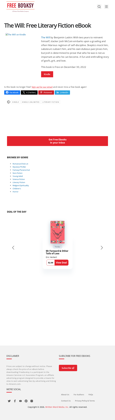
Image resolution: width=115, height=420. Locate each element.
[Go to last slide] (13, 247)
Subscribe (66, 367)
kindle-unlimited (30, 102)
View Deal (61, 262)
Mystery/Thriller (19, 167)
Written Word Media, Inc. (57, 407)
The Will (45, 37)
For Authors (79, 394)
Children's (17, 188)
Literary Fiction (50, 102)
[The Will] (22, 34)
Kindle (47, 74)
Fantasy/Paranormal (21, 170)
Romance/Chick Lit (20, 163)
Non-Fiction (17, 173)
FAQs (90, 394)
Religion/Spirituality (21, 185)
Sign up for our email (42, 86)
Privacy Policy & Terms (85, 400)
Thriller (57, 247)
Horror (15, 191)
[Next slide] (101, 247)
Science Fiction (19, 179)
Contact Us (66, 400)
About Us (65, 394)
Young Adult (18, 176)
